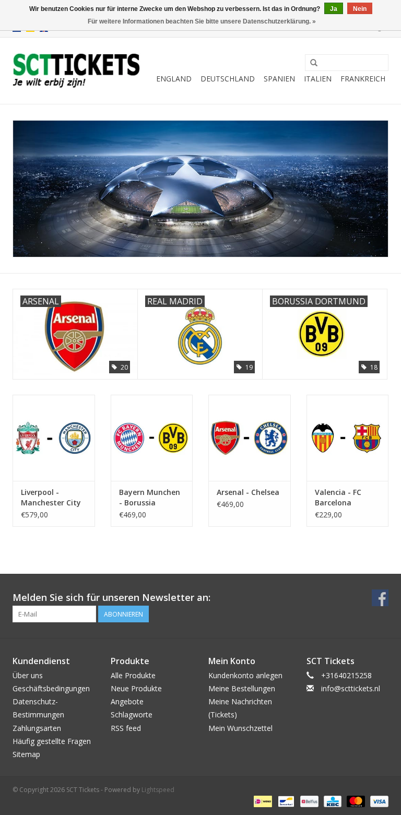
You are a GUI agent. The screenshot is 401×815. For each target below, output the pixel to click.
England (174, 79)
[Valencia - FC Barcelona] (347, 438)
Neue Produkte (136, 688)
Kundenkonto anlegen (245, 675)
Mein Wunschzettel (240, 728)
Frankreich (362, 79)
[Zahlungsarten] (261, 800)
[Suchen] (314, 63)
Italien (318, 79)
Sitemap (26, 754)
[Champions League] (200, 189)
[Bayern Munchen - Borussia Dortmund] (152, 438)
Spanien (279, 79)
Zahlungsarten (37, 728)
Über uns (28, 675)
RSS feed (126, 728)
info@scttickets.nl (350, 688)
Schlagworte (131, 714)
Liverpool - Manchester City (51, 497)
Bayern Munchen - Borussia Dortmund (149, 497)
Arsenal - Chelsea (248, 492)
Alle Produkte (133, 675)
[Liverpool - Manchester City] (54, 438)
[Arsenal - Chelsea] (249, 438)
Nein (360, 9)
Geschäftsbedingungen (51, 688)
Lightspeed (157, 789)
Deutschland (227, 79)
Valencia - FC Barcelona (338, 497)
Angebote (127, 701)
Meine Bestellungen (241, 688)
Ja (333, 9)
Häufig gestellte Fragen (52, 741)
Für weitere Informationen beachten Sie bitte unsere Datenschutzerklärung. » (202, 21)
